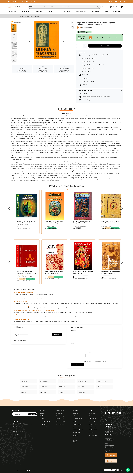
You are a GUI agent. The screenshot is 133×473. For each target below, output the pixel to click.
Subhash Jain (28, 224)
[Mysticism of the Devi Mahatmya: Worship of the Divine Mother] (83, 219)
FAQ (124, 1)
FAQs (74, 416)
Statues (42, 413)
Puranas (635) (62, 381)
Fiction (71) (61, 392)
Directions (107, 432)
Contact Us (92, 413)
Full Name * (73, 343)
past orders (61, 316)
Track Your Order (94, 427)
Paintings (43, 424)
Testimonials (76, 427)
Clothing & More (45, 421)
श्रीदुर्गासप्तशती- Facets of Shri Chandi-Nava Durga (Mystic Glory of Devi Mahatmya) (54, 223)
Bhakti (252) (62, 386)
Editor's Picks (76, 432)
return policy (116, 303)
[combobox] (69, 7)
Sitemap (91, 432)
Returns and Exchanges (89, 96)
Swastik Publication (83, 275)
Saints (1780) (81, 386)
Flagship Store (108, 426)
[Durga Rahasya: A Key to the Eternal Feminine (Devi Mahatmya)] (54, 269)
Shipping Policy (61, 421)
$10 (82, 38)
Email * (72, 352)
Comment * (74, 330)
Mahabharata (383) (101, 381)
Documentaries (77, 424)
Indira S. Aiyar (91, 58)
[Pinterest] (112, 413)
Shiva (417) (23, 392)
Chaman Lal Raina (50, 226)
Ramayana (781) (82, 381)
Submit (77, 364)
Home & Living (44, 427)
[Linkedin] (117, 413)
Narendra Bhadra (107, 226)
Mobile (89, 352)
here (50, 316)
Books (26, 16)
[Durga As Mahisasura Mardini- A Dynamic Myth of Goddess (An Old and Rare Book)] (14, 28)
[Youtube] (119, 413)
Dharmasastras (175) (26, 386)
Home (21, 16)
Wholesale (92, 421)
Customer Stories (78, 429)
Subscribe (32, 414)
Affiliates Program (94, 424)
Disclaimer (59, 413)
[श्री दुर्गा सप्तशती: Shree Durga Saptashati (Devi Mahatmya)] (83, 269)
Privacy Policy (104, 361)
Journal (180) (43, 392)
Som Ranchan (49, 275)
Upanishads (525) (44, 381)
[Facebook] (106, 413)
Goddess (36, 16)
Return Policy (60, 416)
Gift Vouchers (93, 429)
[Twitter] (109, 413)
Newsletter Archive (78, 418)
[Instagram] (114, 413)
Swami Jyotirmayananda (80, 226)
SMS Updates (93, 435)
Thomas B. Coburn (107, 275)
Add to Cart (105, 46)
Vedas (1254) (24, 381)
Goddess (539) (43, 386)
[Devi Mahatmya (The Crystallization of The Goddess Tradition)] (111, 269)
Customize (92, 416)
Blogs (74, 421)
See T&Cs (25, 71)
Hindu (31, 16)
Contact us (117, 1)
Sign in (110, 1)
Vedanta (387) (81, 392)
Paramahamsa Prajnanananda (25, 276)
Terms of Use (96, 361)
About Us (75, 413)
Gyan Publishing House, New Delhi (99, 55)
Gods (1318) (99, 386)
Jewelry (42, 418)
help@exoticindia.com (86, 312)
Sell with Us (92, 418)
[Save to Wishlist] (73, 23)
